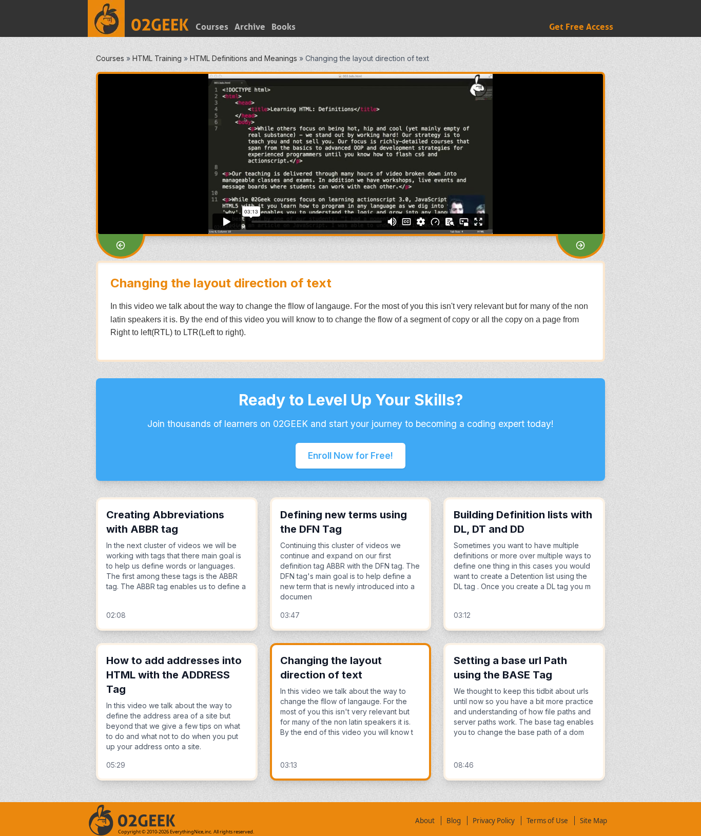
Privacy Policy (494, 820)
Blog (453, 820)
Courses (212, 27)
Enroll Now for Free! (350, 455)
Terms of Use (547, 820)
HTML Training (157, 58)
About (425, 820)
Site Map (593, 820)
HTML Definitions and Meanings (243, 58)
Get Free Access (581, 27)
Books (283, 27)
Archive (250, 27)
